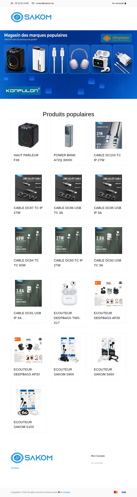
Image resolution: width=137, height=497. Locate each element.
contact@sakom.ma (45, 3)
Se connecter (118, 3)
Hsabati (66, 492)
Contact (15, 468)
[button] (10, 64)
